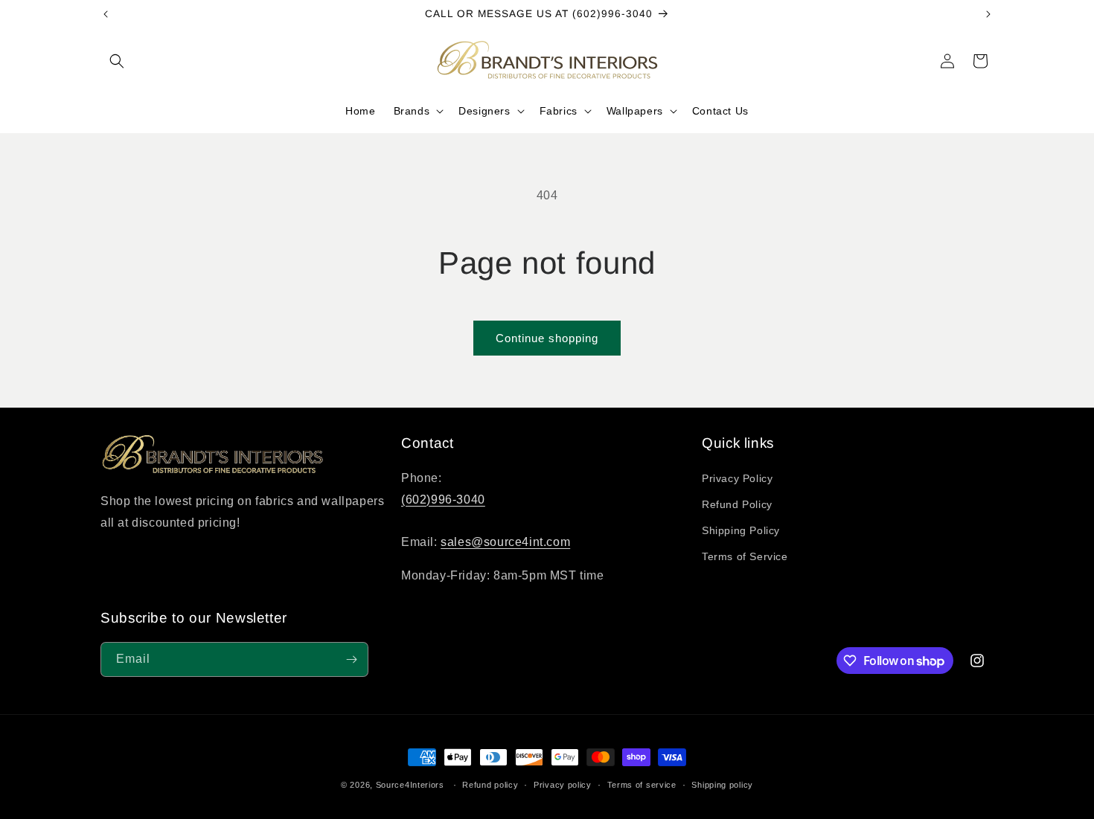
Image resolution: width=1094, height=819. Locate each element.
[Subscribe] (351, 659)
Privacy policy (563, 784)
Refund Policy (737, 504)
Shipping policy (722, 784)
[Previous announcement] (105, 14)
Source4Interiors (410, 784)
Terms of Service (745, 556)
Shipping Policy (741, 530)
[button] (116, 61)
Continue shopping (547, 338)
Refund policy (490, 784)
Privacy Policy (737, 478)
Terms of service (641, 784)
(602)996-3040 (443, 499)
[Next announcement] (988, 14)
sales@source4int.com (505, 542)
